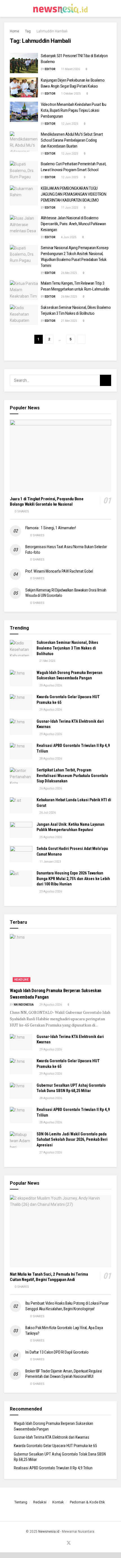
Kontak (58, 1502)
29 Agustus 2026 (50, 685)
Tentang (20, 1502)
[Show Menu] (6, 8)
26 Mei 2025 (68, 272)
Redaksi (39, 1502)
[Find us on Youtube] (61, 1543)
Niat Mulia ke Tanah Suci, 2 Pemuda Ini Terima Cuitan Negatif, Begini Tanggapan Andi (49, 1277)
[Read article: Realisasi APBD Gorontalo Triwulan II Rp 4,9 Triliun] (21, 751)
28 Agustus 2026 (50, 758)
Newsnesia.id (48, 1532)
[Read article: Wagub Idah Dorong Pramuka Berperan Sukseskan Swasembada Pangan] (21, 678)
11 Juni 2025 (69, 207)
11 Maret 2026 (70, 69)
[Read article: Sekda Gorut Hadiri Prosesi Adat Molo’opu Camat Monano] (21, 854)
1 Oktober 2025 (70, 93)
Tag (28, 31)
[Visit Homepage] (60, 8)
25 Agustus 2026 (50, 837)
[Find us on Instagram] (55, 1543)
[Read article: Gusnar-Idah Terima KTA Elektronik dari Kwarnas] (21, 727)
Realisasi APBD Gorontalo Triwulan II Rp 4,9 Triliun (53, 1468)
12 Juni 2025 (69, 123)
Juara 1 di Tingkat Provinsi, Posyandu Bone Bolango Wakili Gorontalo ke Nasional (46, 501)
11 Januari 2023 (50, 861)
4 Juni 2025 (68, 237)
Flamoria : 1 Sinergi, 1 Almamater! (50, 528)
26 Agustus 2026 (50, 788)
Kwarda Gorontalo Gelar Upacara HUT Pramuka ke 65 (55, 1445)
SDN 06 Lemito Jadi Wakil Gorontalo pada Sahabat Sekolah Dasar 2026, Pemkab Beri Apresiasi (72, 1139)
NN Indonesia (24, 1004)
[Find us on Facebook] (48, 1543)
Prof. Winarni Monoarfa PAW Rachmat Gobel (59, 571)
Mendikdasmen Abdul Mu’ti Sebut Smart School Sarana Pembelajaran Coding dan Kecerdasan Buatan (72, 140)
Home (14, 31)
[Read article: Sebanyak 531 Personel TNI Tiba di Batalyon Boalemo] (24, 63)
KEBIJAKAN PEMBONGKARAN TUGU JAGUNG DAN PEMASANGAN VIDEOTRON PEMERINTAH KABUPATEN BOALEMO (73, 194)
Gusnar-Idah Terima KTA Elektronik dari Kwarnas (51, 1437)
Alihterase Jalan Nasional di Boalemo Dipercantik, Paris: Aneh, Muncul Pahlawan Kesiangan (73, 223)
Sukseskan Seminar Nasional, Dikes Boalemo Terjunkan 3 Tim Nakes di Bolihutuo (67, 648)
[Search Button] (114, 8)
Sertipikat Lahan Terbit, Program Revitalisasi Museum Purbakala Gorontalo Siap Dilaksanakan (72, 775)
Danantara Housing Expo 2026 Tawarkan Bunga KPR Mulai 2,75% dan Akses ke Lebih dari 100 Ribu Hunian (73, 878)
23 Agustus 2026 (50, 891)
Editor (50, 69)
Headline (21, 979)
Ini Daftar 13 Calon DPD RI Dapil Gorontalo (57, 1352)
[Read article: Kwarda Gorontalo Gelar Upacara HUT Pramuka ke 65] (21, 702)
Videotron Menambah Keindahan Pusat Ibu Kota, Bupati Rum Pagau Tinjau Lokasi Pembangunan (73, 110)
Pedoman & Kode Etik (87, 1502)
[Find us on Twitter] (68, 1543)
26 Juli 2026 (47, 812)
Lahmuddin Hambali (52, 31)
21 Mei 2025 (68, 320)
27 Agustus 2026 (50, 1152)
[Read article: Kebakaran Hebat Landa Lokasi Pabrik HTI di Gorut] (21, 805)
